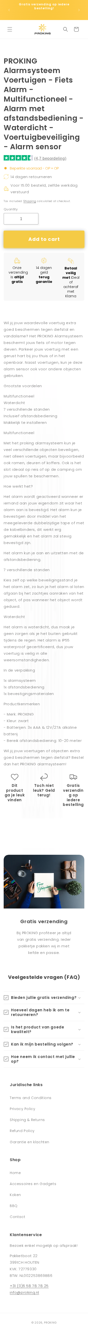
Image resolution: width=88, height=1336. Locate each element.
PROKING (50, 1323)
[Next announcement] (79, 10)
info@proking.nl (24, 1292)
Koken (15, 1194)
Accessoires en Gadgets (33, 1183)
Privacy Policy (22, 1108)
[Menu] (9, 29)
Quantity (11, 209)
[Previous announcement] (9, 10)
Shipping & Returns (27, 1119)
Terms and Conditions (31, 1097)
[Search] (65, 29)
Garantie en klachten (29, 1142)
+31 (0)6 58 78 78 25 (29, 1285)
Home (15, 1172)
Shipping (29, 201)
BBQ (14, 1205)
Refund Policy (22, 1130)
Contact (17, 1216)
